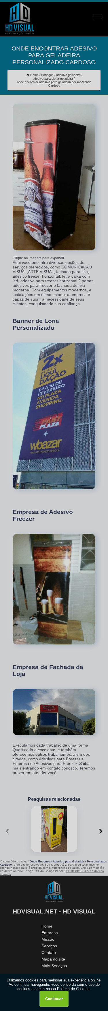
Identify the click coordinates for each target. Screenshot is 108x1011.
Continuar (54, 999)
